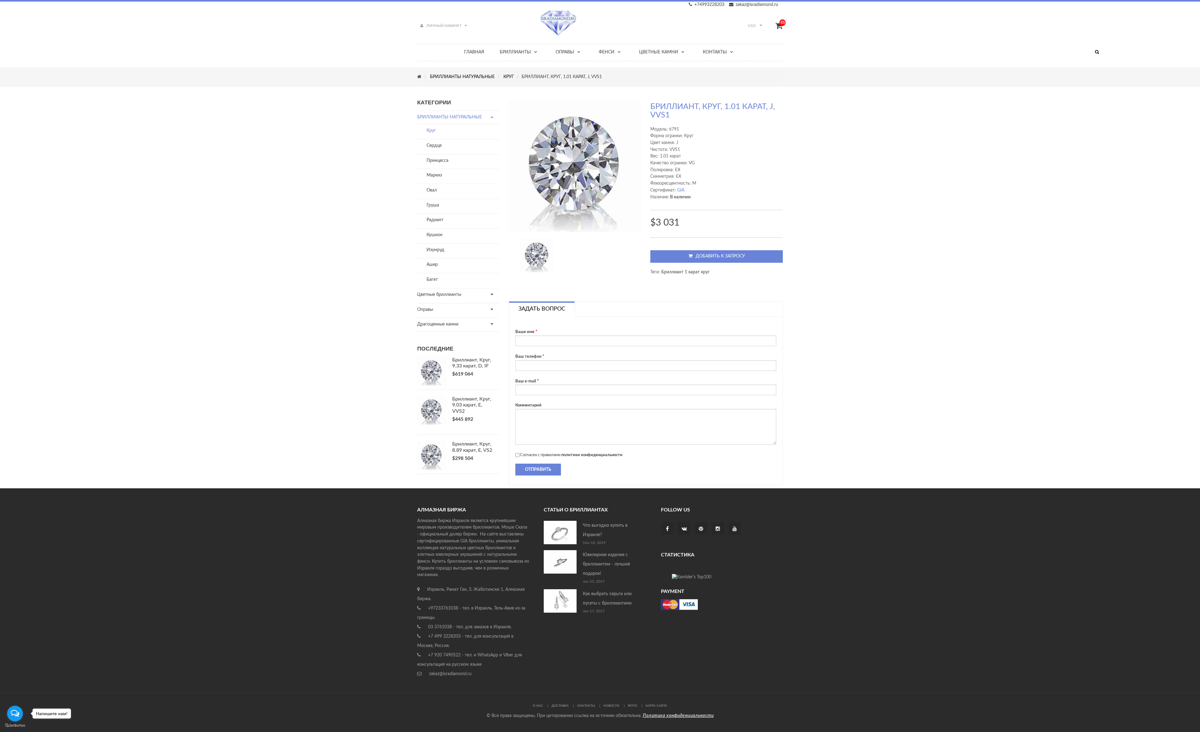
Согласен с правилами (571, 455)
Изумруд (435, 250)
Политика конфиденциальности (678, 716)
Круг (431, 130)
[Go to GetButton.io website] (15, 726)
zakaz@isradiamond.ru (757, 4)
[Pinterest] (701, 529)
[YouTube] (734, 529)
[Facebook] (667, 529)
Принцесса (437, 160)
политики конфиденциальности (591, 455)
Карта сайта (656, 705)
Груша (433, 205)
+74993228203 (709, 4)
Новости (611, 705)
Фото (632, 705)
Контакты (586, 705)
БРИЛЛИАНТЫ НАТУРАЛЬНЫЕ (449, 117)
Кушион (434, 235)
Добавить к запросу (720, 256)
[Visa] (679, 604)
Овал (432, 190)
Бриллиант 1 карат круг (685, 272)
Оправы (425, 309)
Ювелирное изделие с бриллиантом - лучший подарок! (606, 564)
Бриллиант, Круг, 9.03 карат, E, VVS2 (471, 405)
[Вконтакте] (684, 529)
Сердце (434, 145)
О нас (538, 705)
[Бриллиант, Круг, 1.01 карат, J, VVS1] (537, 255)
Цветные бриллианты (439, 294)
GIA (680, 190)
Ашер (432, 264)
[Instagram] (718, 529)
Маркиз (434, 175)
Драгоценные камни (437, 324)
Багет (432, 279)
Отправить (538, 469)
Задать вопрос (541, 309)
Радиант (435, 220)
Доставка (560, 705)
